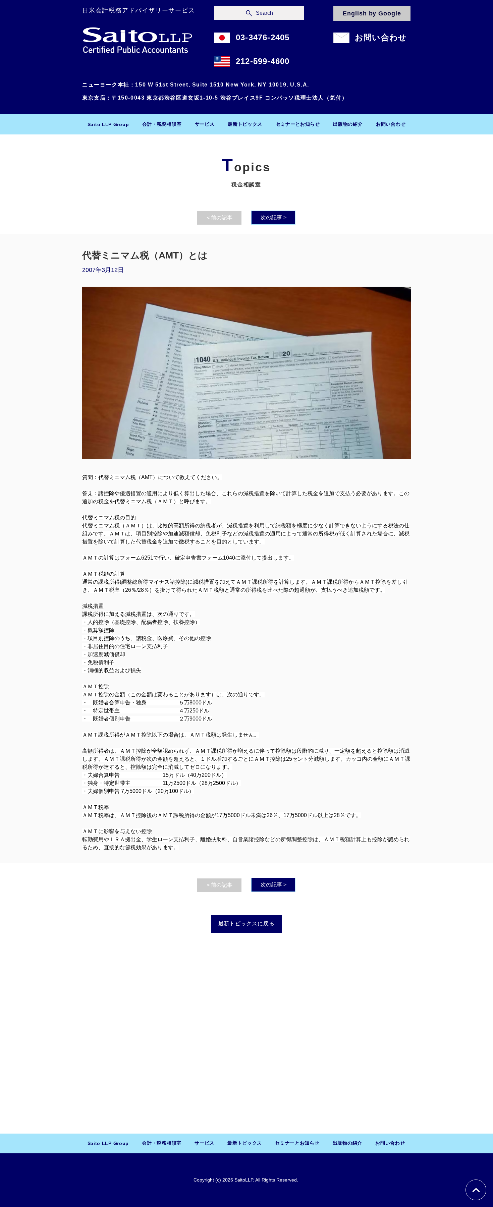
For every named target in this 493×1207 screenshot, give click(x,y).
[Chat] (475, 1190)
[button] (162, 124)
